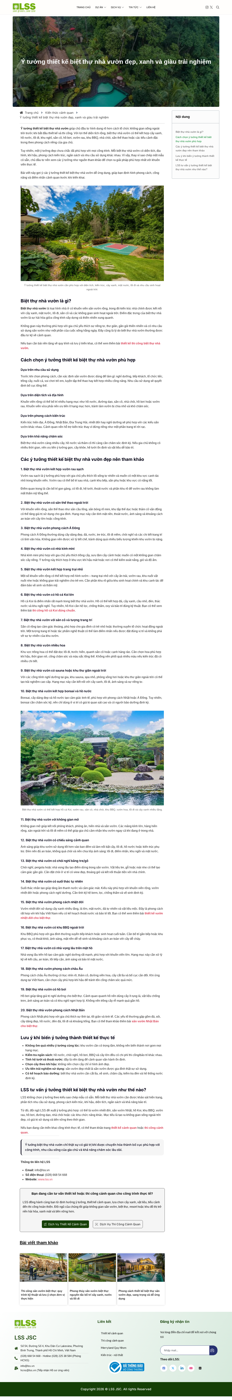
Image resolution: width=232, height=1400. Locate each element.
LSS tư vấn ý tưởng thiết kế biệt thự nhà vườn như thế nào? (194, 167)
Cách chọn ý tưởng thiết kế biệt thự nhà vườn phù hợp (194, 139)
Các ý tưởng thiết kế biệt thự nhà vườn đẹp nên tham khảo (194, 148)
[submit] (213, 1350)
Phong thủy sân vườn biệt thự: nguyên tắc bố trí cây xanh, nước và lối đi (91, 1294)
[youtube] (191, 1368)
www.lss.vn (45, 1179)
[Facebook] (163, 1368)
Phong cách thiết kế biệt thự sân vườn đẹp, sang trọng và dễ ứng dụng (139, 1294)
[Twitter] (173, 1368)
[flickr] (200, 1368)
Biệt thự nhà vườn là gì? (189, 131)
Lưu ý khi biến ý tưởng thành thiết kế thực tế (195, 157)
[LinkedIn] (182, 1368)
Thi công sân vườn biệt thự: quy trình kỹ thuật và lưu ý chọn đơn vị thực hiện (43, 1294)
